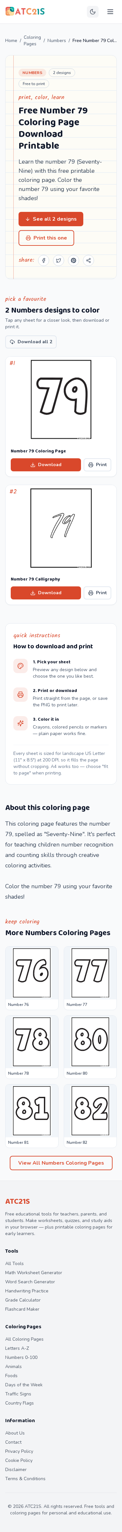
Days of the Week (24, 1385)
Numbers (56, 40)
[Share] (88, 260)
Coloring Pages (32, 40)
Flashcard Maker (22, 1309)
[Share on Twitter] (58, 260)
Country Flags (19, 1403)
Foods (11, 1376)
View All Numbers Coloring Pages (61, 1163)
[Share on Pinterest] (73, 260)
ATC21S (17, 1201)
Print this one (50, 238)
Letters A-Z (17, 1348)
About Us (15, 1433)
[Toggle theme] (93, 12)
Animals (13, 1366)
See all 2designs (55, 219)
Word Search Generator (30, 1282)
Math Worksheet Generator (33, 1273)
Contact (13, 1442)
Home (11, 40)
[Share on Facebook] (43, 260)
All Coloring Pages (24, 1339)
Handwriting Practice (26, 1291)
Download (49, 465)
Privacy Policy (19, 1451)
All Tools (14, 1263)
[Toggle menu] (110, 11)
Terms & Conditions (25, 1479)
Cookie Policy (19, 1460)
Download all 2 (35, 342)
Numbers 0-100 (21, 1357)
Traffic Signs (18, 1394)
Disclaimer (16, 1469)
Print (101, 465)
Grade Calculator (23, 1300)
